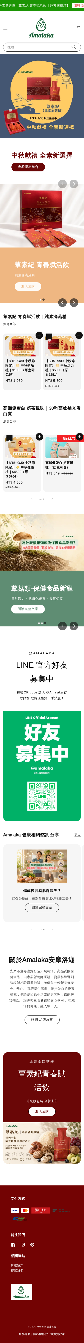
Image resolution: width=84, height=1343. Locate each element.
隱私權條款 (40, 1334)
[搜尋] (74, 47)
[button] (5, 28)
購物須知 (17, 1265)
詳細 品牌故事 (42, 1019)
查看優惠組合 (28, 167)
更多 (78, 835)
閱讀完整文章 (28, 609)
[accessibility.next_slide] (52, 929)
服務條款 (25, 1334)
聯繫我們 (17, 1270)
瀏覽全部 (9, 324)
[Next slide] (74, 184)
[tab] (40, 300)
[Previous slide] (62, 184)
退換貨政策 (57, 1334)
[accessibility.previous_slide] (32, 929)
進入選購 (28, 285)
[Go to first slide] (74, 302)
